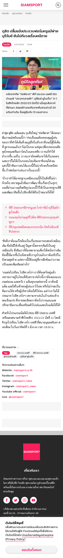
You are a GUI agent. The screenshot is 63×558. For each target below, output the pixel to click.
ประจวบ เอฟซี (23, 352)
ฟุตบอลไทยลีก (10, 356)
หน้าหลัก (5, 13)
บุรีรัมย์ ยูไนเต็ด (27, 356)
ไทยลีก (28, 13)
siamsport (22, 375)
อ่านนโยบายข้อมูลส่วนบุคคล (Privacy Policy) (29, 537)
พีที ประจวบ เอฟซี (40, 352)
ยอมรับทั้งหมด (31, 549)
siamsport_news (22, 381)
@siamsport (16, 397)
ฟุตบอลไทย (17, 13)
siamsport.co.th (23, 370)
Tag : (6, 352)
